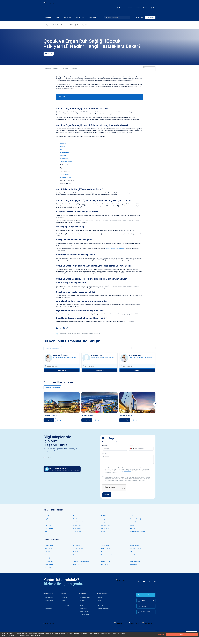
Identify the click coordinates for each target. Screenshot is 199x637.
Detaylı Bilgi (48, 420)
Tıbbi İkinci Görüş (146, 612)
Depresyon (63, 143)
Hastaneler (48, 17)
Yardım (145, 7)
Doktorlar (58, 17)
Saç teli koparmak (65, 177)
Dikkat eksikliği (64, 152)
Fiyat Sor (61, 420)
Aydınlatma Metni (127, 471)
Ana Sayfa (46, 24)
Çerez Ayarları (160, 634)
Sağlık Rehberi (93, 17)
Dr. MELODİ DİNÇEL (97, 355)
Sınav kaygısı (64, 158)
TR (154, 7)
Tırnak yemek (64, 174)
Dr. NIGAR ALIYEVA (135, 355)
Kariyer (121, 7)
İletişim (138, 7)
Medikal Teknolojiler (80, 17)
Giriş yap (140, 17)
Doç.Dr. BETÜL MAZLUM (60, 355)
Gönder (106, 494)
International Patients (147, 594)
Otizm (62, 140)
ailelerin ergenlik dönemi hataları (115, 249)
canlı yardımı (71, 470)
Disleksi (62, 146)
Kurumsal (129, 7)
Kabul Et (182, 634)
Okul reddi (63, 155)
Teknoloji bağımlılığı (66, 161)
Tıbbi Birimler (67, 17)
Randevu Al (151, 17)
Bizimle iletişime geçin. (63, 584)
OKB (61, 149)
